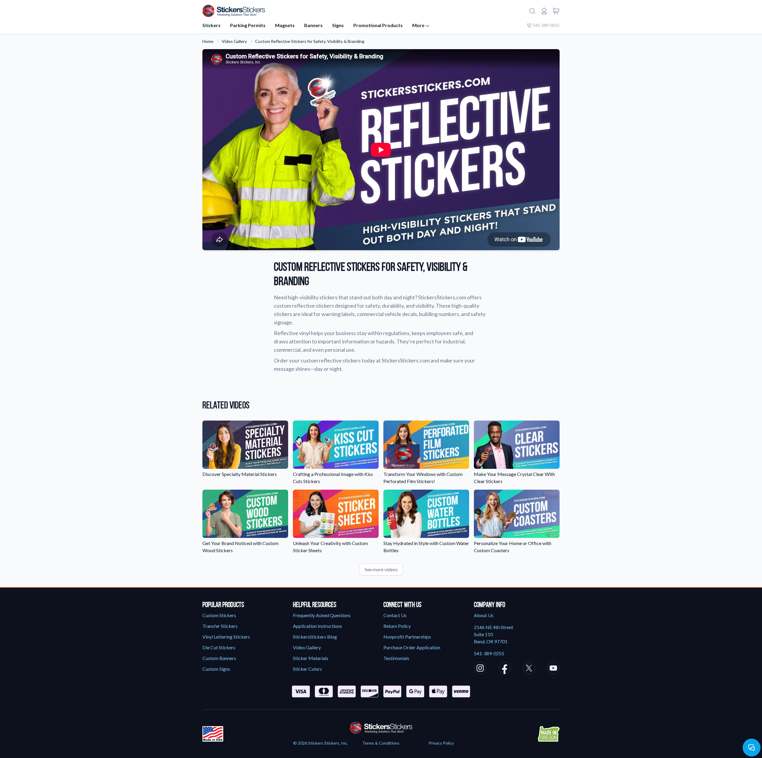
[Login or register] (544, 11)
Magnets (285, 25)
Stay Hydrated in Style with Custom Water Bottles (426, 546)
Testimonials (396, 658)
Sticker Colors (307, 669)
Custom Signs (216, 669)
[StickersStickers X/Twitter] (529, 669)
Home (207, 41)
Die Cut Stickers (218, 647)
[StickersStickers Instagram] (480, 669)
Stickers (211, 25)
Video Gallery (234, 41)
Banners (313, 25)
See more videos (381, 569)
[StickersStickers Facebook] (504, 669)
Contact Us (395, 615)
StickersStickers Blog (315, 636)
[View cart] (556, 11)
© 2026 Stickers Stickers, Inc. (320, 742)
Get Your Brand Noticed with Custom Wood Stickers (240, 546)
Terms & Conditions (380, 742)
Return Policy (397, 626)
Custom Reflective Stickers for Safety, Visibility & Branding (309, 41)
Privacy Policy (441, 742)
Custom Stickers (219, 615)
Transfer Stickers (220, 626)
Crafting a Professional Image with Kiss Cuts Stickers (333, 477)
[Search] (532, 11)
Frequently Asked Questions (322, 615)
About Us (484, 615)
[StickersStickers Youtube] (553, 669)
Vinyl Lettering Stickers (226, 636)
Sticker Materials (310, 658)
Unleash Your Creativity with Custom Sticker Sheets (330, 546)
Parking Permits (248, 25)
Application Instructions (317, 626)
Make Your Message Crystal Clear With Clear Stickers (514, 477)
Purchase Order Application (411, 647)
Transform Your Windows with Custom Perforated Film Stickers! (423, 477)
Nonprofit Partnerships (407, 636)
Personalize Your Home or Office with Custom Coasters (512, 546)
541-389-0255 (546, 25)
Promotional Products (378, 25)
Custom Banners (219, 658)
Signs (338, 25)
